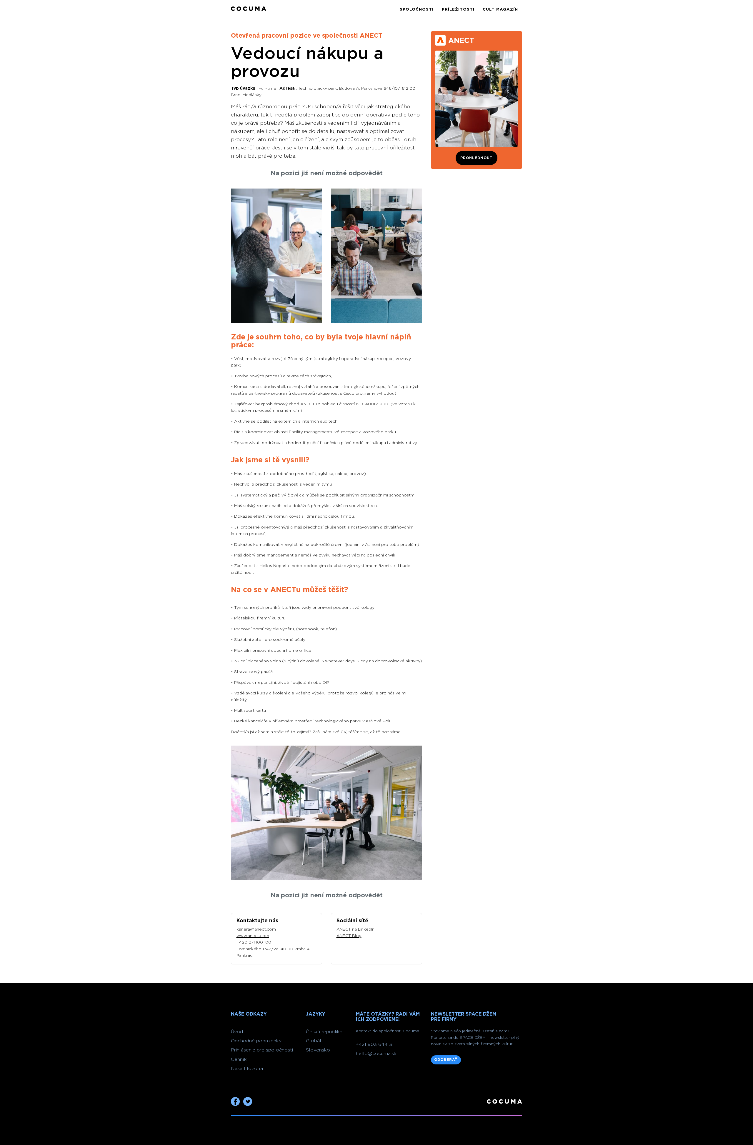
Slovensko (318, 1050)
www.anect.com (252, 936)
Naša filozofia (247, 1068)
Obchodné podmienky (256, 1041)
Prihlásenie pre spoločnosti (262, 1050)
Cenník (239, 1059)
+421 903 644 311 (376, 1044)
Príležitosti (458, 9)
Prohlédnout (476, 158)
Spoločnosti (417, 9)
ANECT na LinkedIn (355, 929)
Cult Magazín (500, 9)
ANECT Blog (348, 936)
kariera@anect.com (256, 929)
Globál (313, 1041)
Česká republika (324, 1031)
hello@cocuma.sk (376, 1053)
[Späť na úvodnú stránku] (248, 9)
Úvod (237, 1031)
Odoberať (446, 1059)
